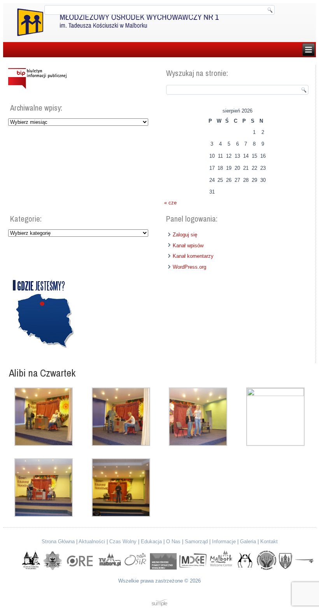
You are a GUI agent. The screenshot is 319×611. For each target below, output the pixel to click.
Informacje (224, 541)
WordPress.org (189, 267)
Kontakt (269, 541)
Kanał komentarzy (193, 256)
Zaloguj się (185, 235)
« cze (170, 203)
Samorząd (196, 541)
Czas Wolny (123, 541)
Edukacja (151, 541)
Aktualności (92, 541)
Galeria (248, 541)
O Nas (173, 541)
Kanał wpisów (188, 245)
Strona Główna (58, 541)
